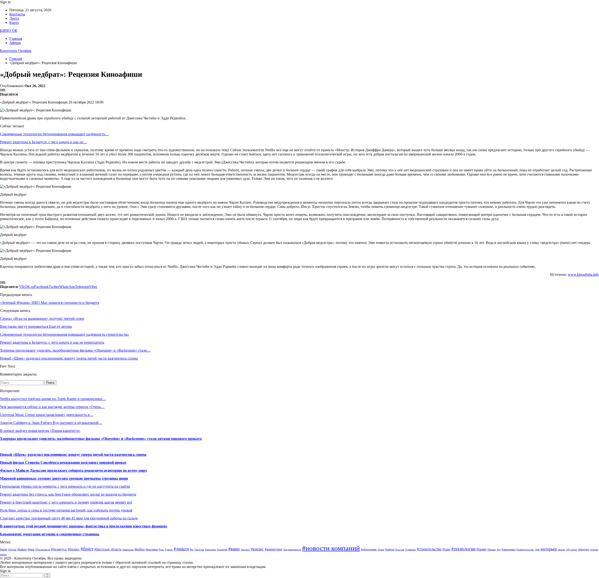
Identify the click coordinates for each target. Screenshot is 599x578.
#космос (245, 549)
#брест (87, 548)
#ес (192, 549)
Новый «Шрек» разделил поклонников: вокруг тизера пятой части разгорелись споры (73, 455)
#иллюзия (222, 549)
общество (583, 549)
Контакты (17, 14)
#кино (234, 548)
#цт (499, 549)
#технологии (463, 548)
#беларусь (59, 549)
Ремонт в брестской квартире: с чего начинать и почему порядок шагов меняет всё (66, 502)
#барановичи (42, 549)
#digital (12, 549)
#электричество (525, 549)
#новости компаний (331, 548)
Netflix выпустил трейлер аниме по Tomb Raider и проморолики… (53, 399)
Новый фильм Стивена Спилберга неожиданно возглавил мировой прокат (63, 462)
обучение (571, 549)
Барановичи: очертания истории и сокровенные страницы (49, 534)
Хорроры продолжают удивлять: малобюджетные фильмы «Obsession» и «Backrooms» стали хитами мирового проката (101, 439)
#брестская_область (107, 549)
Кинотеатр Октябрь (15, 51)
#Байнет (22, 549)
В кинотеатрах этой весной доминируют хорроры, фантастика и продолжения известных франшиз (83, 526)
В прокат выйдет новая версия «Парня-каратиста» (40, 431)
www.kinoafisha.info (583, 274)
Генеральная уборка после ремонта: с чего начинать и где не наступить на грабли (65, 486)
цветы (3, 554)
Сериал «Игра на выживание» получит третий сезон (42, 318)
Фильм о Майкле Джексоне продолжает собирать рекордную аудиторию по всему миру (73, 470)
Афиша (15, 43)
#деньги (181, 548)
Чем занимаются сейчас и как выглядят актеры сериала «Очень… (52, 407)
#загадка (199, 549)
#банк (31, 549)
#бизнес (74, 549)
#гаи (161, 549)
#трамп (481, 549)
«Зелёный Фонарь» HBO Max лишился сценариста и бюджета (49, 303)
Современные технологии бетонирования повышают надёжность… (54, 134)
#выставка (152, 549)
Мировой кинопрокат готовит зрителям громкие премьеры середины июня (64, 478)
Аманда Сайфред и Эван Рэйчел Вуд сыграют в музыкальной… (51, 423)
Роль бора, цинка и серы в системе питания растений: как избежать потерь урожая (66, 510)
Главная (15, 38)
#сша (446, 549)
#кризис (257, 549)
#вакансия (128, 549)
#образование (369, 549)
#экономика (508, 549)
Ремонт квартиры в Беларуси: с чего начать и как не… (43, 142)
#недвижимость (292, 549)
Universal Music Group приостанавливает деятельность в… (46, 415)
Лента (14, 18)
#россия (399, 549)
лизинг (561, 549)
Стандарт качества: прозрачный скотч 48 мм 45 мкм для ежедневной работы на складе (69, 518)
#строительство (429, 549)
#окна (381, 549)
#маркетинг (273, 549)
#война (140, 549)
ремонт (594, 549)
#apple (3, 549)
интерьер (549, 549)
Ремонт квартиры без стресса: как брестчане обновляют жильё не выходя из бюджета (68, 494)
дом (537, 549)
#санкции (410, 549)
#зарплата (210, 549)
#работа (389, 549)
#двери (169, 549)
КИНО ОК (8, 31)
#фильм (491, 549)
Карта (14, 23)
